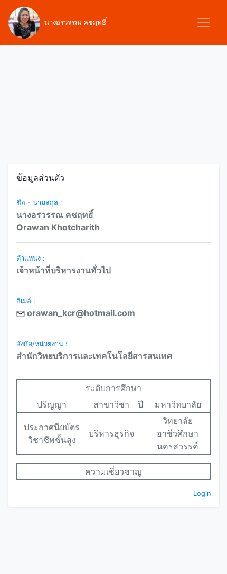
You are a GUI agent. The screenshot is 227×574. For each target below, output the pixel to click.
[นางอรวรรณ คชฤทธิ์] (24, 23)
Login (202, 493)
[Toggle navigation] (204, 22)
